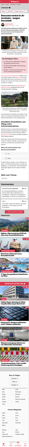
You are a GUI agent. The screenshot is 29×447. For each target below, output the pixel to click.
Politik (16, 389)
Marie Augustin (9, 24)
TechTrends (18, 422)
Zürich (7, 4)
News (3, 389)
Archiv (3, 404)
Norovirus (18, 77)
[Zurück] (1, 1)
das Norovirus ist (6, 134)
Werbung (4, 429)
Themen (17, 401)
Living (16, 412)
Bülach (19, 4)
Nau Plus (17, 396)
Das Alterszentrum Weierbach (9, 75)
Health (3, 412)
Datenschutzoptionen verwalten (8, 436)
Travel (16, 420)
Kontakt (17, 432)
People (3, 394)
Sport (3, 391)
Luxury (17, 415)
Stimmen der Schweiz (20, 399)
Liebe (3, 415)
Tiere (3, 420)
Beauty (3, 425)
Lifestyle (4, 401)
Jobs (3, 432)
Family (3, 417)
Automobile (5, 422)
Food (16, 417)
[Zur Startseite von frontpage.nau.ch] (14, 1)
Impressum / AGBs (19, 434)
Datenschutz (5, 434)
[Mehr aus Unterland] (14, 284)
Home (2, 4)
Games (3, 399)
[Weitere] (26, 11)
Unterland (13, 4)
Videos (3, 396)
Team (16, 429)
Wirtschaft (17, 394)
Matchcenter (18, 391)
